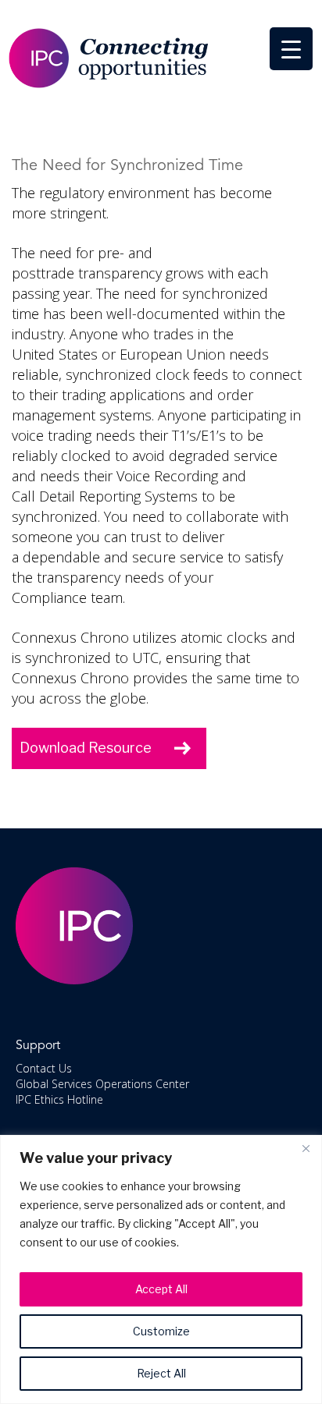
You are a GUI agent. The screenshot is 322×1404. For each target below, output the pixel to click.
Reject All (161, 1373)
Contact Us (44, 1068)
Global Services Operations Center (102, 1083)
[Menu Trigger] (291, 48)
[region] (161, 1269)
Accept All (161, 1289)
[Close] (305, 1148)
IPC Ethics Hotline (59, 1099)
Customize (161, 1331)
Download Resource (86, 747)
